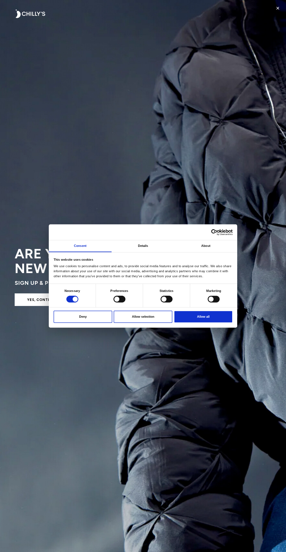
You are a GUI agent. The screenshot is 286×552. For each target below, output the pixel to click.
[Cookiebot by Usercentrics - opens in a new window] (214, 232)
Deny (83, 316)
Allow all (203, 316)
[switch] (119, 299)
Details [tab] (143, 245)
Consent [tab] (80, 245)
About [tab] (205, 245)
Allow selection (143, 316)
